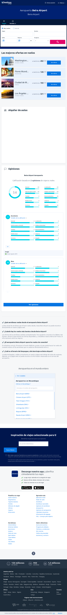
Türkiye (33, 595)
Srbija (11, 587)
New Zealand (58, 593)
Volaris (10, 539)
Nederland (42, 584)
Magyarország (28, 584)
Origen (3, 31)
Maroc (14, 592)
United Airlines (12, 525)
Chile (16, 574)
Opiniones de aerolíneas (43, 506)
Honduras (6, 576)
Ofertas (10, 508)
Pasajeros (36, 37)
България (23, 582)
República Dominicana (45, 574)
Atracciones (11, 512)
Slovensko (28, 587)
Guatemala (56, 574)
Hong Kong (34, 592)
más (54, 613)
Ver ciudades (21, 376)
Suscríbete (10, 450)
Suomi (33, 587)
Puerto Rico (34, 576)
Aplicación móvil (40, 497)
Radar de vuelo (40, 499)
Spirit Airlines (11, 535)
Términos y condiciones (42, 529)
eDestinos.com (38, 600)
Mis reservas (39, 531)
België (5, 582)
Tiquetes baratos (13, 502)
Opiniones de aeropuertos (43, 510)
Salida (3, 37)
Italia (21, 584)
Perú (29, 576)
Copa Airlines (12, 537)
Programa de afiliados (42, 527)
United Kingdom (46, 587)
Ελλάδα (5, 584)
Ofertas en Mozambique (23, 384)
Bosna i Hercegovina (14, 582)
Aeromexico (11, 529)
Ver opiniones (33, 305)
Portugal (5, 587)
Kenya (9, 592)
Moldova (35, 584)
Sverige (22, 587)
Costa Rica (35, 574)
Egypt (5, 592)
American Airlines (13, 527)
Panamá (24, 576)
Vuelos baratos (12, 497)
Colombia (28, 574)
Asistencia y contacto (42, 535)
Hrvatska (11, 584)
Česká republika (31, 582)
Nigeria (19, 592)
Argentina (6, 574)
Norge (47, 584)
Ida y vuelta (7, 28)
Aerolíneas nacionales (42, 504)
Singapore (47, 592)
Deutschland (47, 582)
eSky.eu (25, 600)
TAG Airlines (11, 541)
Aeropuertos (39, 508)
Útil (7, 246)
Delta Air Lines (12, 533)
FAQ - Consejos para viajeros (44, 516)
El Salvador (22, 574)
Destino (36, 31)
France (59, 582)
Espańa (54, 582)
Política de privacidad (42, 533)
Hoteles (10, 504)
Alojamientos (12, 499)
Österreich (53, 584)
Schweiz (38, 587)
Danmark (40, 582)
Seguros (10, 510)
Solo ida (17, 28)
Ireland (17, 584)
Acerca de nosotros (41, 525)
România (16, 587)
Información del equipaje (43, 514)
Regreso (20, 37)
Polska (59, 584)
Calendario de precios (42, 512)
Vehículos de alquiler (14, 506)
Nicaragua (18, 576)
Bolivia (12, 574)
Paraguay (41, 576)
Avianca (10, 531)
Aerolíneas (39, 502)
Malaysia (40, 592)
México (12, 576)
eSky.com (30, 600)
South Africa (6, 595)
